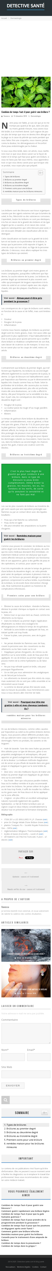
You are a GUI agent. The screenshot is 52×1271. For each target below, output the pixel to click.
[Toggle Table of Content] (39, 172)
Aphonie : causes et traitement (26, 876)
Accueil (4, 18)
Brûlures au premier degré (16, 179)
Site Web (6, 1067)
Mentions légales (23, 1267)
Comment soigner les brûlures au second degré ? (26, 953)
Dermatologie (36, 116)
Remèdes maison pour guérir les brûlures (22, 1234)
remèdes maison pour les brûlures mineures (23, 191)
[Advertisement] (26, 48)
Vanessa (7, 116)
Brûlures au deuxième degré (17, 182)
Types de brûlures (12, 176)
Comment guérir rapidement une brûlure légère (25, 1211)
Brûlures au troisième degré (16, 185)
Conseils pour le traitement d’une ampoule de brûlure (26, 989)
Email (31, 1049)
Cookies (35, 1267)
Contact (43, 1267)
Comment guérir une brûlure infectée (20, 1231)
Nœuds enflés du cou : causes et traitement (26, 889)
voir (45, 819)
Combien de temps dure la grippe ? (18, 1246)
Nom (5, 1049)
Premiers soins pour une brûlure (18, 188)
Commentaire (9, 1019)
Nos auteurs (10, 1267)
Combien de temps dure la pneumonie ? (21, 1243)
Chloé (19, 958)
